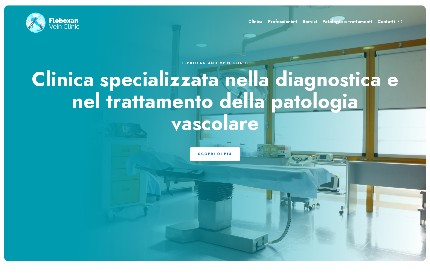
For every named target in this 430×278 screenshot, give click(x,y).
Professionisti (282, 22)
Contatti (386, 22)
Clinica (255, 22)
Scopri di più (215, 153)
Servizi (310, 22)
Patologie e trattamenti (347, 22)
